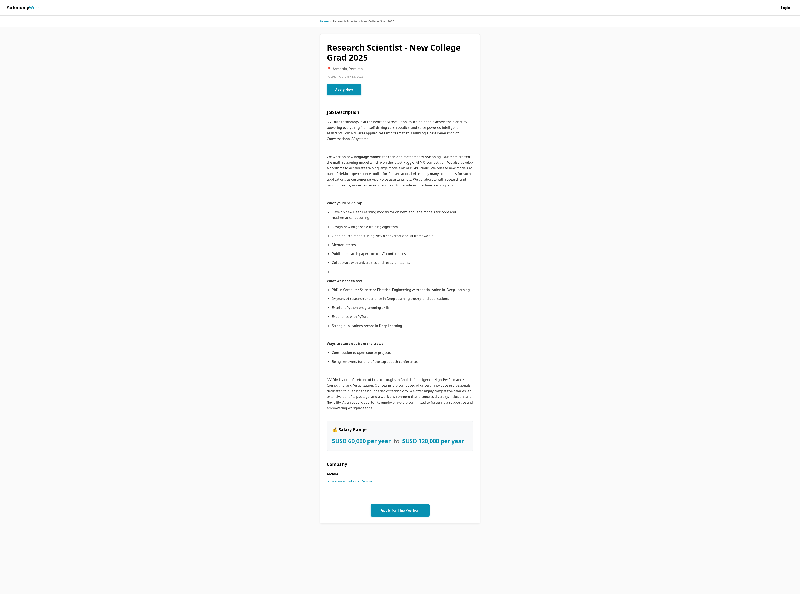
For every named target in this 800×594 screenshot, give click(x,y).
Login (785, 8)
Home (324, 21)
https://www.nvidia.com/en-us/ (349, 481)
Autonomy (23, 7)
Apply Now (344, 89)
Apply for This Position (400, 510)
